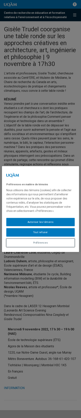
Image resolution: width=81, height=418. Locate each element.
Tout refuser (40, 232)
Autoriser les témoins (41, 222)
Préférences (40, 242)
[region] (40, 209)
